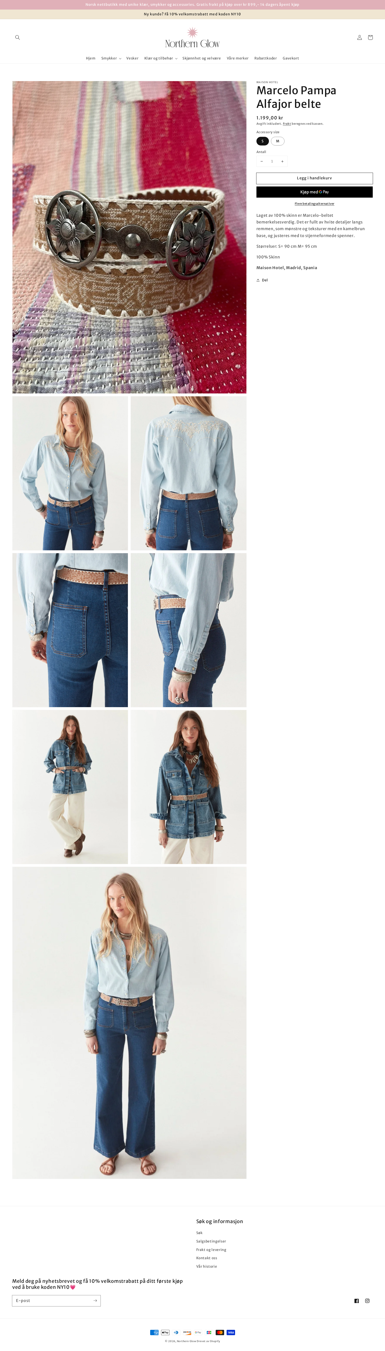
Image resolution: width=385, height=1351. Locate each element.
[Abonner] (95, 1300)
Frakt (287, 124)
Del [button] (265, 280)
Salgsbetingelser (211, 1241)
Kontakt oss (206, 1258)
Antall (261, 152)
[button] (17, 37)
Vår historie (206, 1266)
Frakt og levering (211, 1250)
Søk (199, 1233)
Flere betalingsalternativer (314, 204)
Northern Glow (186, 1341)
